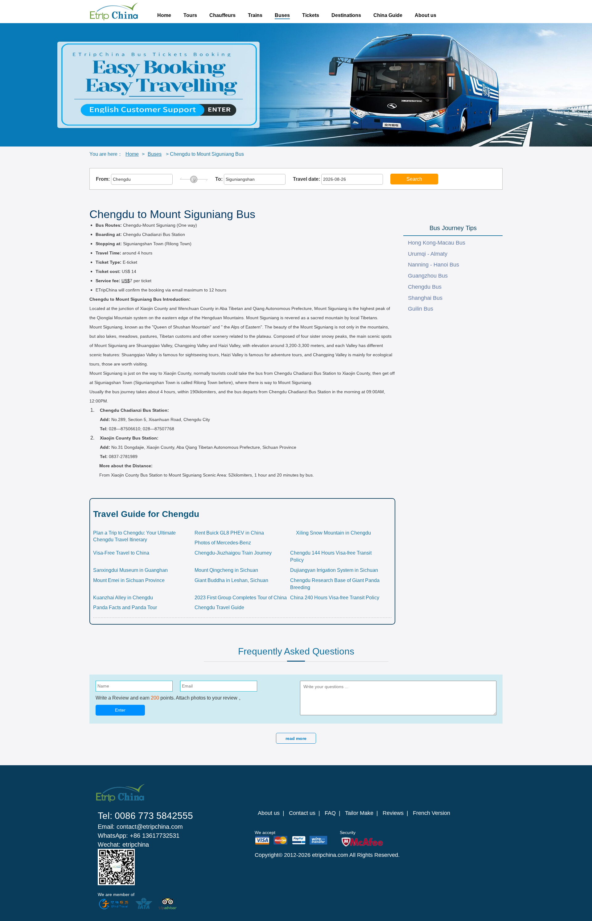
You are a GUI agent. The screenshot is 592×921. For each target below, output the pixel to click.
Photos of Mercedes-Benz (223, 542)
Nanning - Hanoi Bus (433, 265)
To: (219, 179)
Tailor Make (359, 813)
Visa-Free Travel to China (121, 552)
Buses (282, 15)
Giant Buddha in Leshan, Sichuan (231, 580)
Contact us (302, 813)
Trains (255, 15)
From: (103, 179)
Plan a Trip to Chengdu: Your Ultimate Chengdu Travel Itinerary (134, 536)
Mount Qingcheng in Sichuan (226, 570)
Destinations (346, 15)
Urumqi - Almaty (427, 254)
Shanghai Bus (425, 298)
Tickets (310, 15)
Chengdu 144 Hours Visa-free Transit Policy (331, 556)
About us (425, 15)
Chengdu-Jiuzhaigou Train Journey (233, 552)
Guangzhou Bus (428, 276)
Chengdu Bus (425, 287)
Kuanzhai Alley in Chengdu (123, 597)
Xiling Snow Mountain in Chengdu (333, 532)
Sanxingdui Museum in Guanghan (130, 570)
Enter (120, 710)
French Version (431, 813)
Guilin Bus (420, 309)
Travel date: (307, 179)
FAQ (330, 813)
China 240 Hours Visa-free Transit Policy (334, 597)
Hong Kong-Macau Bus (436, 243)
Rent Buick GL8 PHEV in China (229, 532)
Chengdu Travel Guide (219, 607)
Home (164, 15)
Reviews (393, 813)
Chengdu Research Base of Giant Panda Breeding (335, 584)
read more (296, 738)
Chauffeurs (222, 15)
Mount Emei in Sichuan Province (129, 580)
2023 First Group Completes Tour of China (241, 597)
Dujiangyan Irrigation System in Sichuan (334, 570)
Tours (190, 15)
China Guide (387, 15)
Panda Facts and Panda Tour (125, 607)
